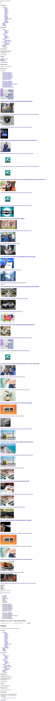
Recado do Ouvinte (8, 41)
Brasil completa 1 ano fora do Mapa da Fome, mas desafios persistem (12, 572)
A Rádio (4, 29)
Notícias (6, 8)
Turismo (6, 16)
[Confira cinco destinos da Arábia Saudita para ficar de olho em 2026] (8, 466)
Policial (6, 9)
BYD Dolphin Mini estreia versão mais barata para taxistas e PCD (11, 311)
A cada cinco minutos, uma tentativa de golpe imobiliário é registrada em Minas (18, 256)
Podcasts (4, 24)
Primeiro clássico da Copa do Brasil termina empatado (12, 218)
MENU (2, 88)
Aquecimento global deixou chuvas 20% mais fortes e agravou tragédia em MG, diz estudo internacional (18, 583)
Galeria (6, 38)
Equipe (6, 31)
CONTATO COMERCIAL (5, 685)
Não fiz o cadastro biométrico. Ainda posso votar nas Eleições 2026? (12, 415)
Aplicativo (4, 597)
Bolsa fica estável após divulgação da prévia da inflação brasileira (14, 481)
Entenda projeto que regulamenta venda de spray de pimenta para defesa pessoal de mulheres (16, 533)
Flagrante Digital (5, 22)
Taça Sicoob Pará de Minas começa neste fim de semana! (10, 243)
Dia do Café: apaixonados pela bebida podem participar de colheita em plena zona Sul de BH (16, 337)
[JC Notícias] (2, 70)
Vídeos (4, 23)
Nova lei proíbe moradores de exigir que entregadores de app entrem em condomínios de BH (16, 192)
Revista (6, 36)
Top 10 (6, 33)
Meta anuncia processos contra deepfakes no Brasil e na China (11, 269)
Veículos (6, 638)
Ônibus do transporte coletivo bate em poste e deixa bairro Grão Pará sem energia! (18, 140)
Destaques (6, 10)
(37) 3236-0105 (8, 676)
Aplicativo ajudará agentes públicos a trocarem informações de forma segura (13, 282)
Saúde (6, 14)
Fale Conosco (5, 46)
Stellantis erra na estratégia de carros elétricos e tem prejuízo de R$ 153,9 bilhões (14, 298)
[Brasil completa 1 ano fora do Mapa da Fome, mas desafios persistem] (7, 570)
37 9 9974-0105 (3, 700)
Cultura (6, 13)
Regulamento (7, 43)
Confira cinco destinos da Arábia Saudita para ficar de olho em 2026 (12, 467)
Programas (6, 32)
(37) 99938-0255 (3, 60)
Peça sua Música (7, 40)
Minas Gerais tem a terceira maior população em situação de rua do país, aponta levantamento (16, 428)
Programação (5, 44)
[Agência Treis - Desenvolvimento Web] (13, 695)
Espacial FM (5, 596)
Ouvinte (4, 39)
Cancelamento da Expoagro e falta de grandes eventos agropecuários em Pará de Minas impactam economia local (19, 114)
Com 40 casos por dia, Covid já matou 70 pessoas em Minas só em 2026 (12, 376)
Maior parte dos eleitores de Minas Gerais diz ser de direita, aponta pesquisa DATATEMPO (15, 546)
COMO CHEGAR (3, 54)
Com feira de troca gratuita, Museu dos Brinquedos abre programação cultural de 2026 (15, 350)
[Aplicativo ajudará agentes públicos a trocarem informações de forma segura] (8, 280)
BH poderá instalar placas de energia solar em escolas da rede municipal (16, 402)
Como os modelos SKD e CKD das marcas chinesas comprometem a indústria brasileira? (19, 286)
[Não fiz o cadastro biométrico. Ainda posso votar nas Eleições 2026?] (8, 414)
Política (6, 19)
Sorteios (6, 20)
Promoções (4, 667)
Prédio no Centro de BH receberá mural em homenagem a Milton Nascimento (17, 324)
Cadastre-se (4, 25)
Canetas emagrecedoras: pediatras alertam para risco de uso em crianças (16, 559)
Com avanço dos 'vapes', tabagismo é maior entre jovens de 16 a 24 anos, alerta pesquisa (19, 363)
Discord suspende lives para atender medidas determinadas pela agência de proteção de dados (16, 205)
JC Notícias (4, 7)
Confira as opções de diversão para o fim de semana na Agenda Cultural (16, 101)
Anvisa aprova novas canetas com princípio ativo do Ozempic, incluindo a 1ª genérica (14, 389)
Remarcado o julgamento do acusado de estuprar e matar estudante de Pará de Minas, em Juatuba (16, 153)
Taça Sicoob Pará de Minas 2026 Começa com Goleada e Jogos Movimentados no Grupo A (16, 230)
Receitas (6, 35)
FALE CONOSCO (3, 62)
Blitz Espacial (7, 37)
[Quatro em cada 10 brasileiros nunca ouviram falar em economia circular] (7, 505)
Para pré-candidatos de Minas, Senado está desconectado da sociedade (15, 520)
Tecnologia (6, 637)
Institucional (7, 30)
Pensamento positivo (8, 18)
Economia (6, 17)
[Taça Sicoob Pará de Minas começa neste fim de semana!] (8, 241)
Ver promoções (7, 668)
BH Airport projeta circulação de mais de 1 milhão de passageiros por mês (16, 441)
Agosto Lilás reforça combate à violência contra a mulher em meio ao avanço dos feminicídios (16, 127)
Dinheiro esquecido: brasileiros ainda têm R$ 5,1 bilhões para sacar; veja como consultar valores (16, 494)
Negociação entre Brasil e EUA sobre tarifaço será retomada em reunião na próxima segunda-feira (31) (23, 179)
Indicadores (7, 21)
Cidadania (6, 15)
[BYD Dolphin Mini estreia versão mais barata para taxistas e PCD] (8, 309)
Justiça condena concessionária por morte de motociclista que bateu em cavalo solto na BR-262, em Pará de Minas (19, 166)
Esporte (6, 636)
